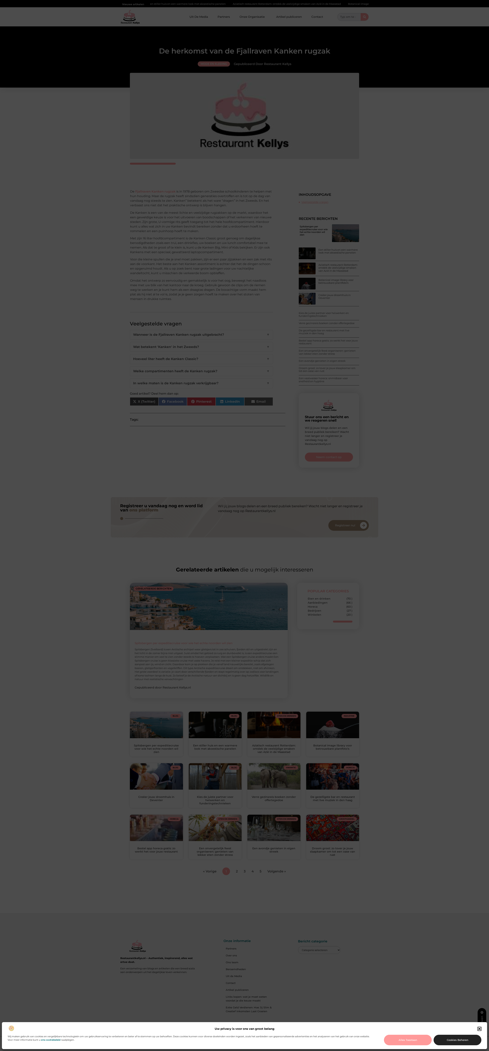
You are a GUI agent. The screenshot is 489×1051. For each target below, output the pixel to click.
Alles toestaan (408, 1039)
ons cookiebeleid (50, 1039)
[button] (479, 1029)
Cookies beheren (457, 1039)
